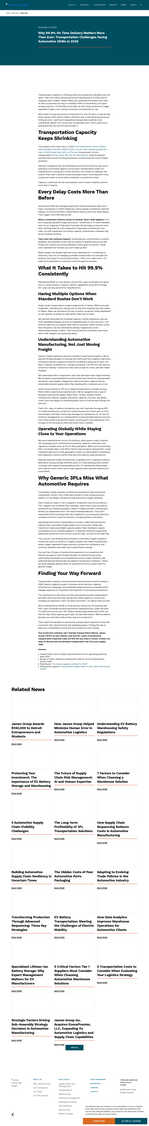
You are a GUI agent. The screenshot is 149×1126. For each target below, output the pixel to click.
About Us (72, 5)
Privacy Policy (126, 1082)
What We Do (84, 5)
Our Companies (40, 1087)
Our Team (37, 1091)
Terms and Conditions (129, 1080)
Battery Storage (66, 1113)
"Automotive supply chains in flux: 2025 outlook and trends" (75, 667)
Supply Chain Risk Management (67, 1084)
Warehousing (65, 1094)
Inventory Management (69, 1098)
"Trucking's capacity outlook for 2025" (70, 664)
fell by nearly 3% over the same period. (70, 155)
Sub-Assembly (65, 1106)
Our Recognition (40, 1095)
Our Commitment (100, 5)
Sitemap (123, 1085)
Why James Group (41, 1083)
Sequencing (64, 1109)
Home (8, 13)
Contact (133, 5)
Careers (123, 5)
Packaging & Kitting (67, 1102)
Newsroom (113, 5)
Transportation (65, 1090)
